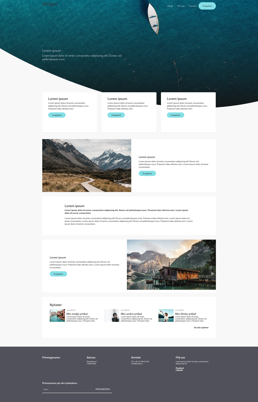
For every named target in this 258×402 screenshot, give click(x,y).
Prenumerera (103, 389)
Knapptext (207, 5)
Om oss (181, 5)
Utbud (170, 5)
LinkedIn (179, 370)
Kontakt (192, 5)
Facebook (180, 368)
